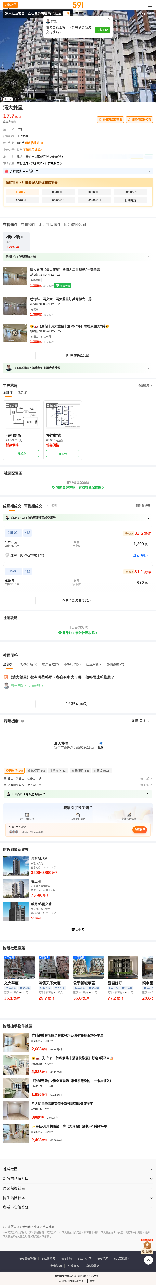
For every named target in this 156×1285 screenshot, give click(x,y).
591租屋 (103, 1258)
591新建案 (48, 1258)
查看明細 (139, 555)
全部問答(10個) (76, 704)
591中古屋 (84, 1258)
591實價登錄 (28, 1258)
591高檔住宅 (122, 1258)
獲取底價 (65, 286)
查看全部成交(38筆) (76, 600)
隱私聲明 (79, 1281)
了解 (66, 13)
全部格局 (144, 385)
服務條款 (73, 1266)
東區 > (38, 1226)
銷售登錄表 (143, 505)
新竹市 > (27, 1226)
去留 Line (102, 29)
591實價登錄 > (12, 1226)
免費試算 (139, 829)
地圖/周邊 (139, 721)
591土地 (66, 1258)
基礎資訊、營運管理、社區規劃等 (38, 163)
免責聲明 (56, 1266)
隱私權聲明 (92, 1266)
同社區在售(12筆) (76, 355)
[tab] (12, 506)
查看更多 (78, 929)
